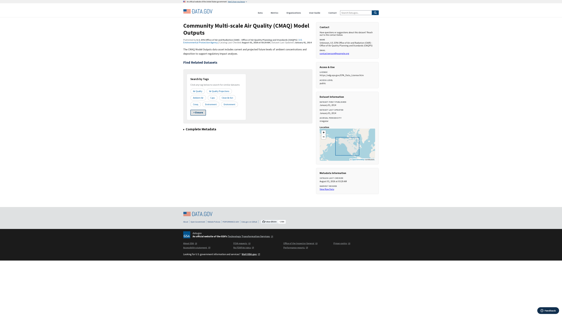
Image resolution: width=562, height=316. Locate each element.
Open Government (198, 222)
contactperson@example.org (334, 53)
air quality (197, 91)
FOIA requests (240, 243)
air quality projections (219, 91)
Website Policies (214, 222)
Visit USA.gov (249, 254)
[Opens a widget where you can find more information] (548, 311)
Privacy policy (340, 243)
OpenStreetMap (358, 159)
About (185, 222)
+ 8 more (198, 112)
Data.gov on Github (249, 222)
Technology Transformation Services (249, 236)
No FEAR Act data (242, 247)
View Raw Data (327, 189)
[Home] (198, 11)
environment (211, 104)
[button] (323, 132)
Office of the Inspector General (299, 243)
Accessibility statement (195, 247)
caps (212, 97)
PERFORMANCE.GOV (231, 222)
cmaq (195, 104)
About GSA (188, 243)
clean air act (227, 97)
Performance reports (294, 247)
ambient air (198, 97)
